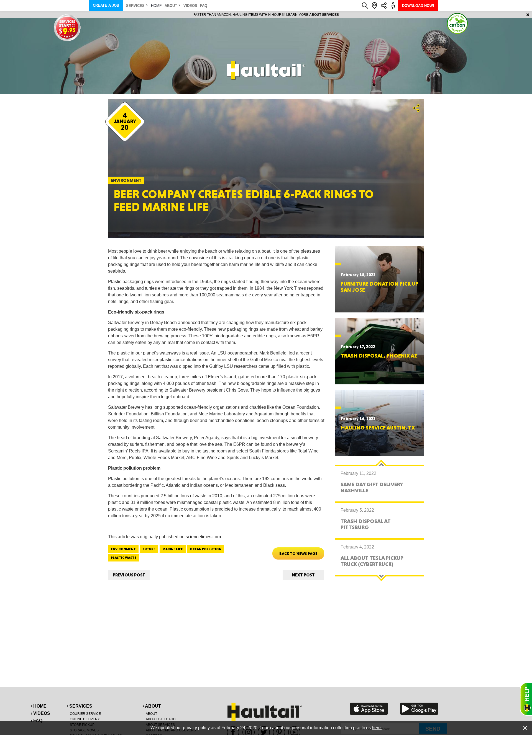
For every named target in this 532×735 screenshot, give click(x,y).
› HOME (39, 706)
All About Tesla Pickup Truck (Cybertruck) (372, 561)
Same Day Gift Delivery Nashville (372, 487)
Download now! (418, 6)
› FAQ (36, 720)
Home (156, 6)
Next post (303, 575)
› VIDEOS (40, 713)
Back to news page (298, 553)
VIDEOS (190, 6)
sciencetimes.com (203, 536)
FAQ (203, 6)
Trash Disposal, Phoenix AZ (379, 355)
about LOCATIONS (342, 15)
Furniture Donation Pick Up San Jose (379, 286)
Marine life (172, 549)
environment (123, 549)
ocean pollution (205, 549)
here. (377, 727)
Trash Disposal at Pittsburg (366, 524)
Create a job (106, 5)
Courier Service (85, 714)
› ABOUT (152, 706)
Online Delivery (85, 719)
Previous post (129, 575)
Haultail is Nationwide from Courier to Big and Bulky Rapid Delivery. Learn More (266, 15)
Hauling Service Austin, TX (378, 427)
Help (526, 699)
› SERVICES (79, 706)
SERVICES (135, 6)
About (171, 6)
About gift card (161, 719)
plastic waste (123, 558)
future (149, 549)
